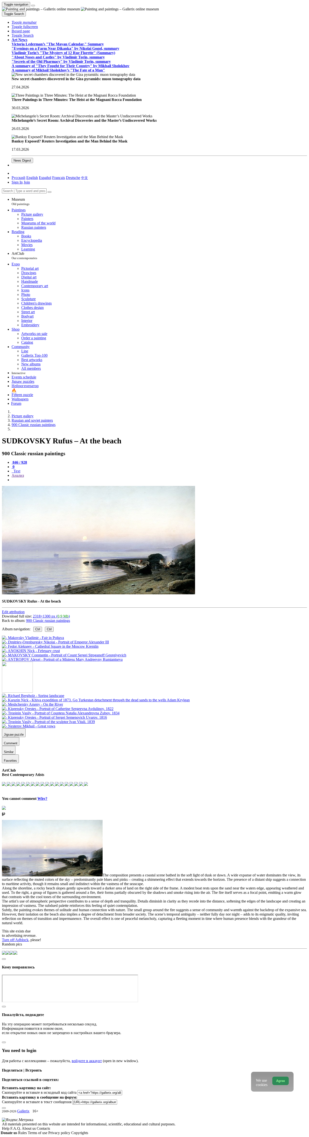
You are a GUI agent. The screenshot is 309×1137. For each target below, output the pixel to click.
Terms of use (38, 1133)
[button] (24, 22)
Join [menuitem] (27, 182)
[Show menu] (33, 5)
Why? (42, 798)
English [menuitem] (32, 178)
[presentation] (159, 480)
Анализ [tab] (18, 475)
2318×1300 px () (51, 616)
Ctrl (37, 629)
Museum (20, 201)
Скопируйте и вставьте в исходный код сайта (39, 1092)
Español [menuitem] (45, 178)
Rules (23, 1133)
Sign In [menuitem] (17, 182)
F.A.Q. (16, 1128)
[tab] (19, 462)
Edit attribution (13, 612)
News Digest (22, 160)
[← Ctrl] (62, 659)
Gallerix (23, 1111)
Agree (280, 1081)
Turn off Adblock (15, 940)
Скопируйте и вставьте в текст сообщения (36, 1102)
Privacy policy (59, 1133)
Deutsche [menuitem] (73, 178)
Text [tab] (16, 471)
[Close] (49, 192)
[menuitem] (84, 178)
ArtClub (24, 255)
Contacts (43, 1128)
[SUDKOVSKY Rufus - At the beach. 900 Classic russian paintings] (98, 593)
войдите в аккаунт (87, 1061)
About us (29, 1128)
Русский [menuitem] (18, 178)
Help (6, 1128)
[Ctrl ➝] (33, 696)
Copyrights (79, 1133)
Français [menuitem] (58, 178)
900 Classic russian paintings (48, 620)
